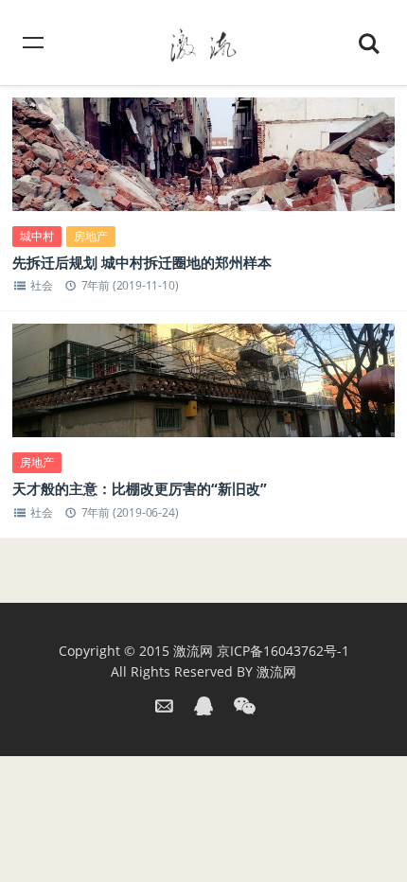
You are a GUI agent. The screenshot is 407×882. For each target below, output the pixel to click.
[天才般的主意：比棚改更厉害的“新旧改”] (203, 399)
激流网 (193, 651)
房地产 (91, 236)
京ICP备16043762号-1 (283, 651)
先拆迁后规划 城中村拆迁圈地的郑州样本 (142, 262)
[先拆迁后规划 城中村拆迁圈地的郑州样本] (203, 173)
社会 (41, 285)
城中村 (37, 236)
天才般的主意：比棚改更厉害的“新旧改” (139, 488)
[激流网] (203, 42)
